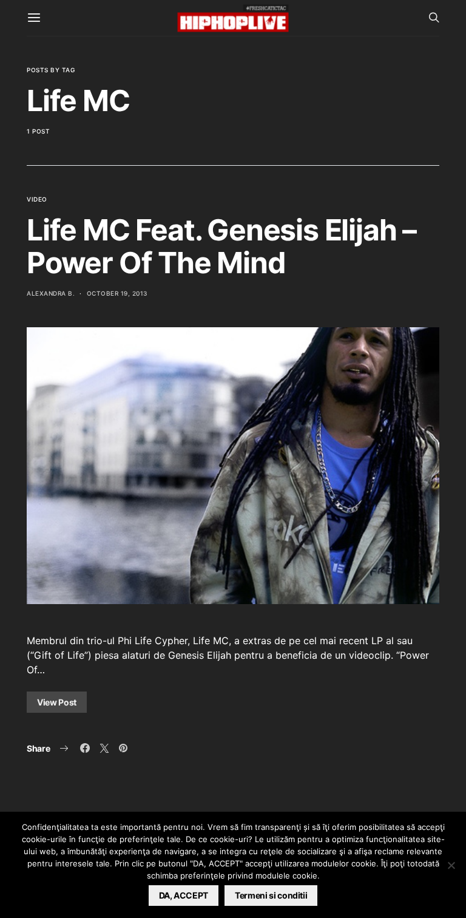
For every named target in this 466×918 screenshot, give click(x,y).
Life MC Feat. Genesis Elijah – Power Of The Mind (221, 246)
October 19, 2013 (117, 293)
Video (37, 199)
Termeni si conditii (271, 895)
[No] (451, 865)
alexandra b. (51, 293)
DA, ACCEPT (184, 895)
